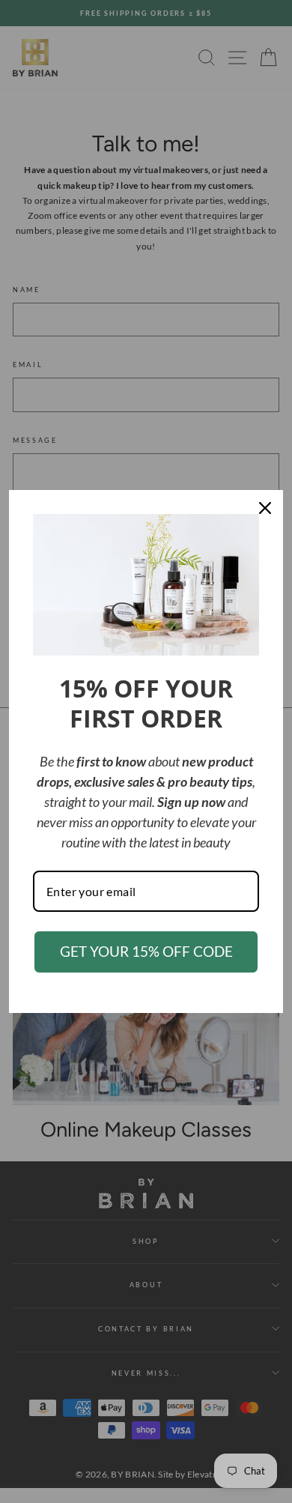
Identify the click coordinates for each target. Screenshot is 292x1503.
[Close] (265, 508)
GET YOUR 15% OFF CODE (146, 951)
